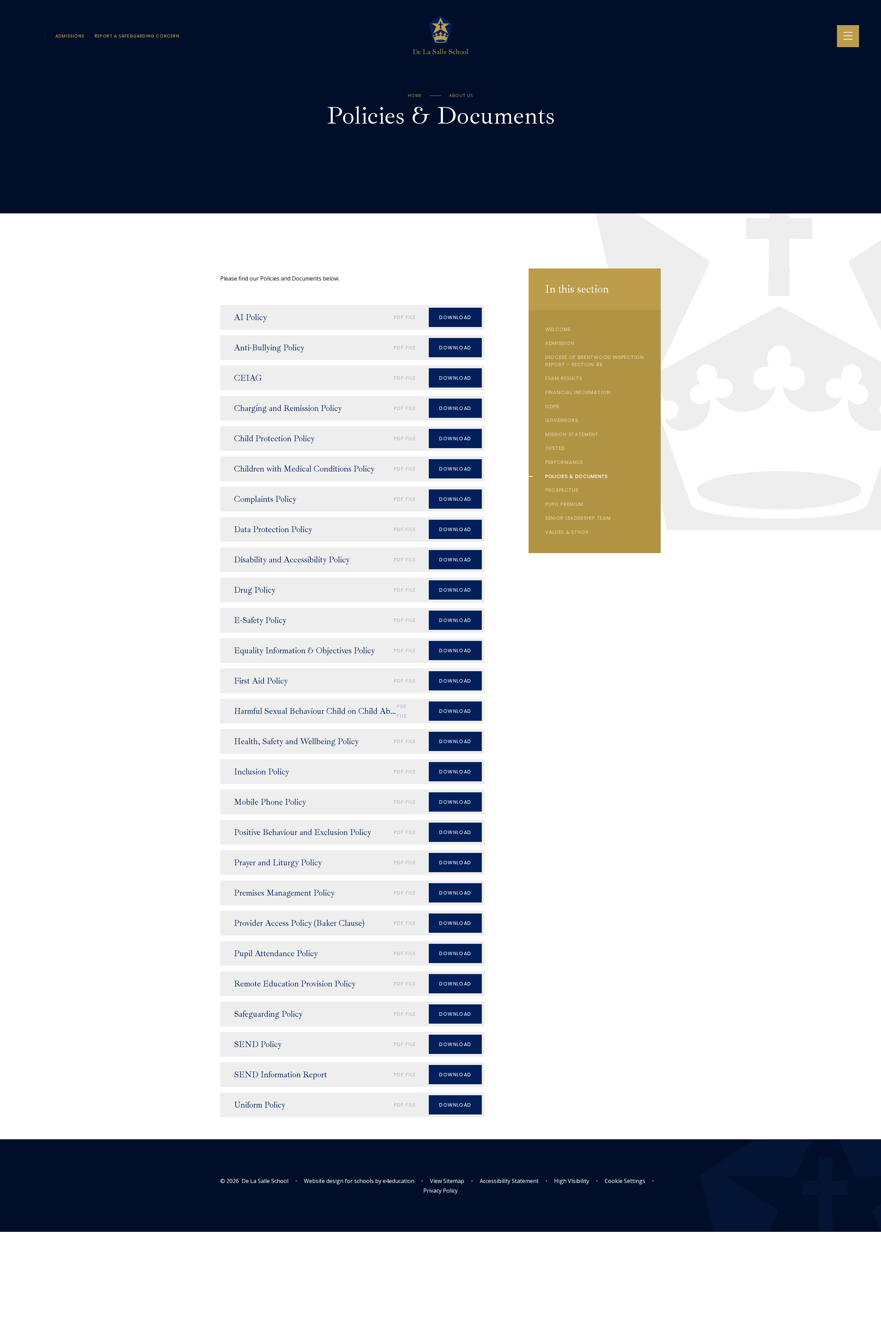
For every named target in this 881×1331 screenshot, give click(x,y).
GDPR (552, 406)
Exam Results (563, 378)
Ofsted (555, 448)
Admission (559, 343)
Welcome (558, 329)
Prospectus (562, 490)
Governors (561, 420)
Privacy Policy (440, 1190)
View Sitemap (447, 1181)
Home (415, 95)
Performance (564, 462)
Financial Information (578, 392)
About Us (461, 95)
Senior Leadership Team (578, 518)
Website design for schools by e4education (359, 1181)
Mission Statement (571, 434)
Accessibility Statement (509, 1181)
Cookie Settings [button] (620, 1181)
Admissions (69, 36)
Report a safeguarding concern (137, 36)
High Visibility (571, 1181)
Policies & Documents (576, 476)
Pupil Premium (564, 504)
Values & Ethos (566, 532)
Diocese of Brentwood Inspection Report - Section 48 (594, 361)
